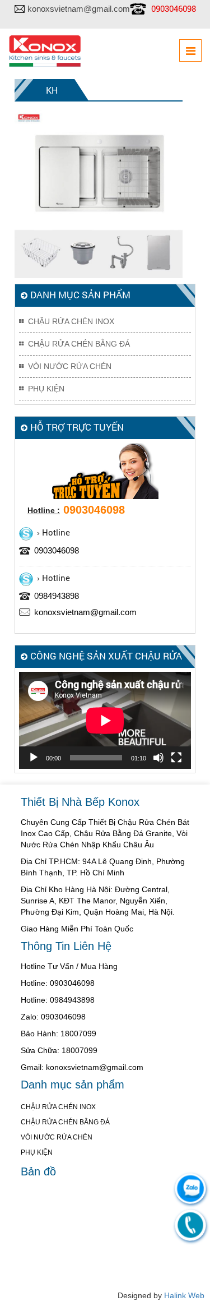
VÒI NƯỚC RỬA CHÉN (56, 1137)
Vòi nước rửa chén (69, 366)
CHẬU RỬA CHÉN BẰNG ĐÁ (65, 1122)
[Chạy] (33, 757)
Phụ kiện (46, 388)
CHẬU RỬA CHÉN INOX (58, 1107)
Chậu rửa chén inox (71, 321)
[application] (105, 720)
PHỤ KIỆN (37, 1152)
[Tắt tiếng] (158, 757)
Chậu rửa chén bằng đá (79, 343)
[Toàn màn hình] (176, 757)
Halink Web (184, 1295)
